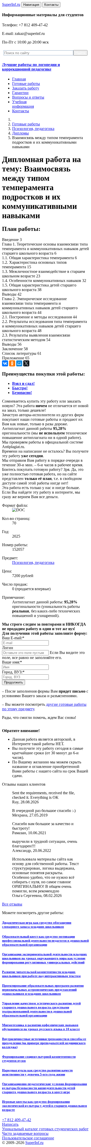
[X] (26, 363)
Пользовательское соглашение (28, 1138)
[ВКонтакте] (5, 363)
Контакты (20, 111)
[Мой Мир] (19, 363)
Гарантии (20, 93)
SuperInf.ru (34, 1142)
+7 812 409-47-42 (16, 1120)
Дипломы (20, 133)
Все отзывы (12, 904)
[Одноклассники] (12, 363)
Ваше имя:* (12, 662)
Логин (7, 648)
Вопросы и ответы (28, 97)
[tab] (23, 383)
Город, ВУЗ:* (13, 672)
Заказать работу (25, 88)
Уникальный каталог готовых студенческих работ (45, 1129)
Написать (10, 1124)
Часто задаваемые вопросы (25, 1133)
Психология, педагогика (33, 128)
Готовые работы (26, 83)
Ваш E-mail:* (13, 638)
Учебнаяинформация (23, 104)
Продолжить (13, 682)
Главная (19, 79)
